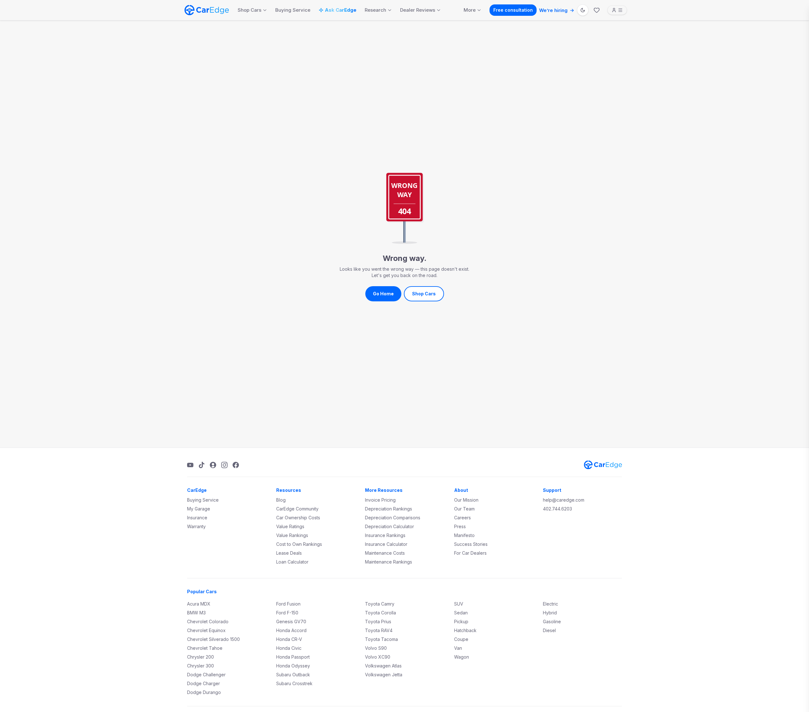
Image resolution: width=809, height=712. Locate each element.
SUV (458, 603)
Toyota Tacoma (381, 639)
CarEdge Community (297, 508)
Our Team (464, 508)
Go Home (383, 293)
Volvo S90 (376, 648)
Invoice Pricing (380, 500)
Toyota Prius (378, 621)
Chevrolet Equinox (206, 630)
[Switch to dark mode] (582, 10)
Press (460, 526)
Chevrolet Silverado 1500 (213, 639)
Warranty (196, 526)
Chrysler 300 (200, 665)
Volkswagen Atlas (383, 665)
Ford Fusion (288, 603)
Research (375, 10)
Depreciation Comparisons (392, 517)
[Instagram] (224, 465)
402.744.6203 (557, 508)
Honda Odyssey (293, 665)
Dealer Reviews (417, 10)
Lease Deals (289, 553)
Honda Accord (291, 630)
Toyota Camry (379, 603)
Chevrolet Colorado (207, 621)
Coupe (461, 639)
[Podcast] (213, 465)
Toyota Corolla (380, 612)
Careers (462, 517)
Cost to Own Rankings (299, 544)
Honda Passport (293, 657)
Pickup (461, 621)
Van (458, 648)
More (470, 10)
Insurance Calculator (386, 544)
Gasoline (552, 621)
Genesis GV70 (291, 621)
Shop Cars (249, 10)
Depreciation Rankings (388, 508)
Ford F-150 (287, 612)
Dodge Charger (203, 683)
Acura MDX (198, 603)
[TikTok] (201, 465)
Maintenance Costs (385, 553)
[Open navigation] (617, 10)
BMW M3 (196, 612)
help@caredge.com (563, 500)
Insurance (197, 517)
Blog (281, 500)
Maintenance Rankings (388, 561)
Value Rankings (292, 535)
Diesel (549, 630)
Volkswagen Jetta (383, 674)
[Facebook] (236, 465)
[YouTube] (190, 465)
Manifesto (464, 535)
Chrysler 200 (200, 657)
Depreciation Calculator (389, 526)
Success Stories (471, 544)
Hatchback (465, 630)
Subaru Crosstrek (294, 683)
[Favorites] (596, 10)
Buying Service (292, 10)
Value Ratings (290, 526)
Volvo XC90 (377, 657)
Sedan (461, 612)
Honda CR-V (289, 639)
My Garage (198, 508)
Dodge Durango (204, 692)
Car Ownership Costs (298, 517)
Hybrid (550, 612)
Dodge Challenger (206, 674)
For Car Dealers (470, 553)
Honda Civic (288, 648)
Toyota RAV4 (378, 630)
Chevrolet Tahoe (204, 648)
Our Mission (466, 500)
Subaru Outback (293, 674)
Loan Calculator (292, 561)
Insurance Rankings (385, 535)
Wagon (461, 657)
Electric (550, 603)
